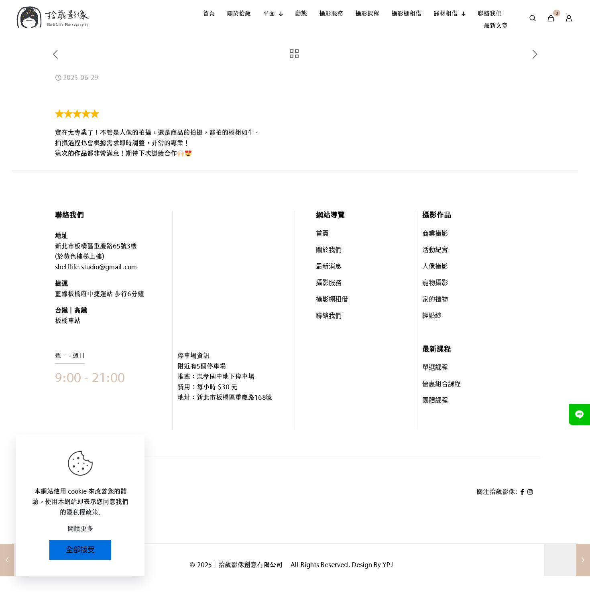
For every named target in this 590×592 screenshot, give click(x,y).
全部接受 (80, 549)
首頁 (322, 234)
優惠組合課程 (441, 385)
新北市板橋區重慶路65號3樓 (96, 246)
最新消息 (329, 267)
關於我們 (329, 250)
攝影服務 (329, 283)
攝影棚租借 (332, 300)
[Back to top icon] (551, 563)
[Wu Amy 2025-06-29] (567, 560)
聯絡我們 (329, 316)
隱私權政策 (82, 512)
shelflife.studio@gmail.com (96, 267)
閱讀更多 (80, 528)
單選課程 (435, 368)
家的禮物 (435, 300)
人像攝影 (435, 267)
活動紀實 (435, 250)
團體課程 (435, 401)
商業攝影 (435, 234)
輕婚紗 (431, 316)
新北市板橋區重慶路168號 (234, 397)
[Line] (579, 414)
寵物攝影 (435, 283)
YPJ (387, 564)
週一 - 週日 (70, 355)
